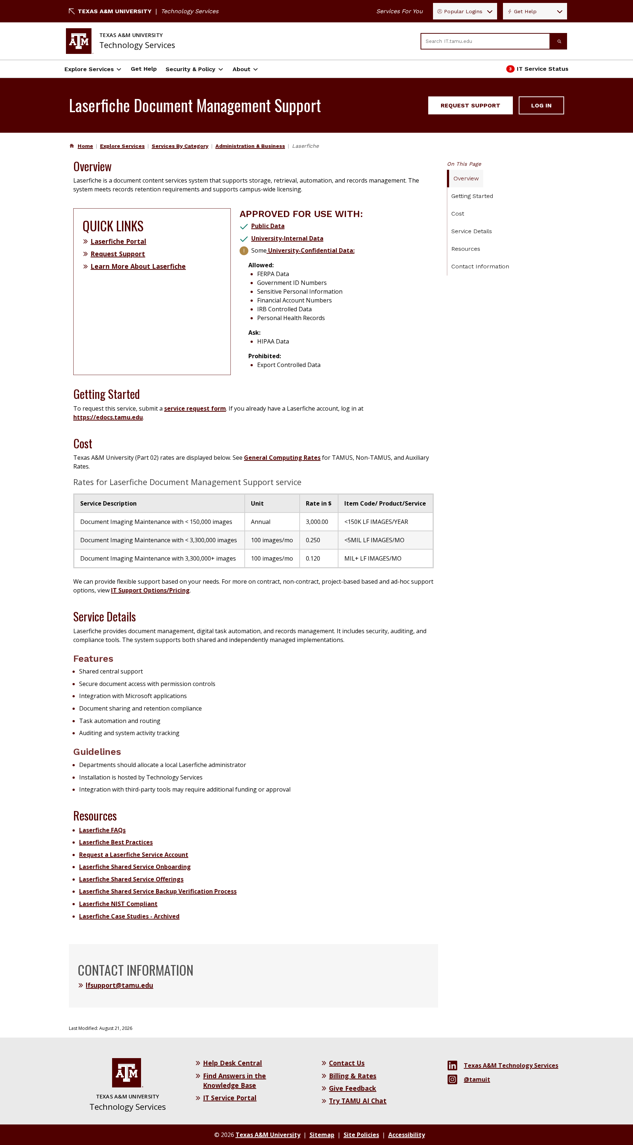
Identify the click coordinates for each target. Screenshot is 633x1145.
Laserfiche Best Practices (116, 842)
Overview (466, 178)
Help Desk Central (232, 1062)
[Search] (558, 41)
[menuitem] (84, 146)
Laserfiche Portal (118, 241)
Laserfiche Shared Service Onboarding (135, 867)
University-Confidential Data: (311, 250)
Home (85, 146)
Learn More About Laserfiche (138, 266)
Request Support (470, 105)
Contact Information (480, 266)
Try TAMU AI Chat (357, 1100)
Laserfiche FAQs (102, 830)
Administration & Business (250, 146)
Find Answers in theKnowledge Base (234, 1080)
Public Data (268, 226)
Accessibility (406, 1135)
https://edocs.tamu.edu (108, 417)
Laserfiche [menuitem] (305, 146)
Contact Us (346, 1062)
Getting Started (472, 195)
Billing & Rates (352, 1075)
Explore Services (89, 69)
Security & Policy (190, 69)
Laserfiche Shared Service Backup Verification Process (158, 891)
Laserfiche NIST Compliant (118, 904)
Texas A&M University (115, 11)
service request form (195, 408)
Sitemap (322, 1135)
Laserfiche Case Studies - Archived (129, 916)
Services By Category (180, 146)
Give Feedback (352, 1088)
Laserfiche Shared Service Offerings (131, 879)
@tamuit (477, 1079)
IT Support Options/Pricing (150, 590)
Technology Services (189, 11)
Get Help (525, 11)
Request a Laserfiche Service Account (133, 855)
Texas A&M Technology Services (511, 1065)
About (242, 69)
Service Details (471, 231)
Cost (457, 213)
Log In (541, 105)
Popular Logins (463, 11)
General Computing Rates (282, 458)
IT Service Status (538, 71)
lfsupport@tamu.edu (119, 985)
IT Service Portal (229, 1097)
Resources (465, 248)
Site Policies (361, 1135)
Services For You (399, 11)
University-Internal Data (287, 238)
